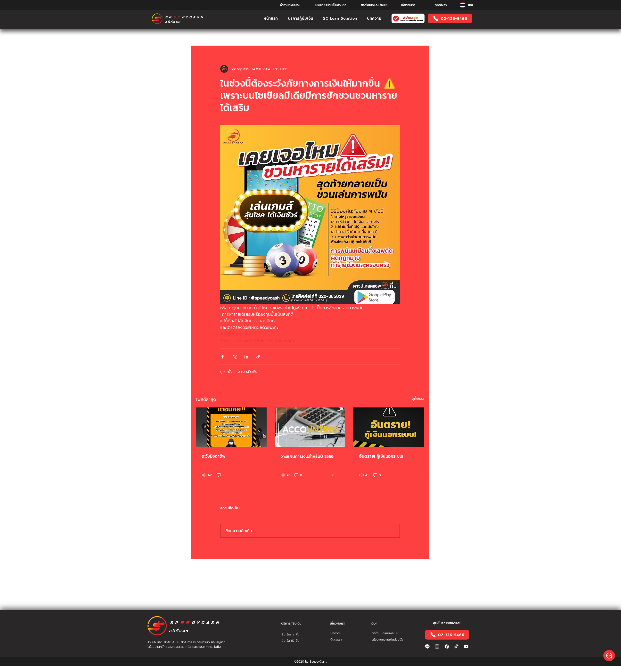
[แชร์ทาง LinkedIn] (246, 356)
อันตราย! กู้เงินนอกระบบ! (381, 456)
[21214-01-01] (446, 646)
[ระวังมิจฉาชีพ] (231, 427)
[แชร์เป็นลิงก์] (258, 356)
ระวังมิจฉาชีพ (213, 456)
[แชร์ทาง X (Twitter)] (234, 356)
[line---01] (427, 646)
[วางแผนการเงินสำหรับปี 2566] (310, 427)
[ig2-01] (437, 646)
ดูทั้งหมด (418, 398)
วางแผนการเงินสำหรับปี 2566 (307, 456)
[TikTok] (456, 646)
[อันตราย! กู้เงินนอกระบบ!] (388, 427)
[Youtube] (466, 646)
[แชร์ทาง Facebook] (222, 356)
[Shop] (609, 655)
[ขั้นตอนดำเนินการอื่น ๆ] (397, 69)
